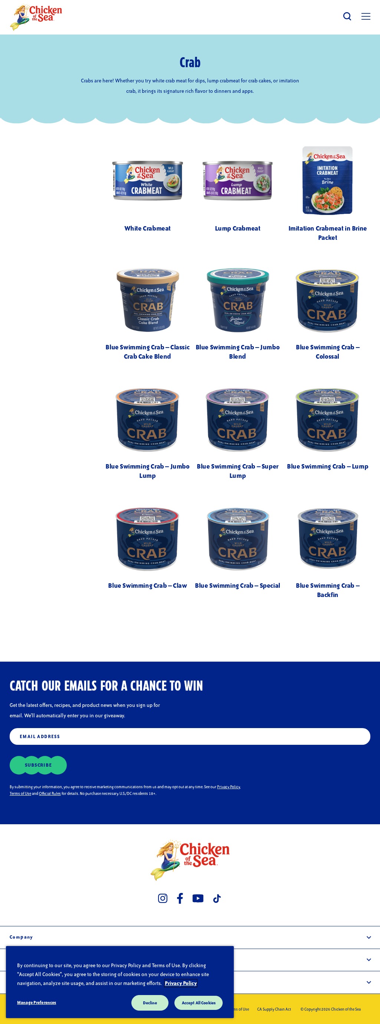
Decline (150, 1002)
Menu (365, 16)
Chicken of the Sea (36, 17)
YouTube (198, 898)
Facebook (180, 898)
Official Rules (50, 793)
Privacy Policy (228, 786)
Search (347, 16)
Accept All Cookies (199, 1002)
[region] (120, 982)
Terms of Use (20, 793)
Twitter (217, 898)
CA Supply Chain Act (274, 1009)
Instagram (162, 898)
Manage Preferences (36, 1002)
